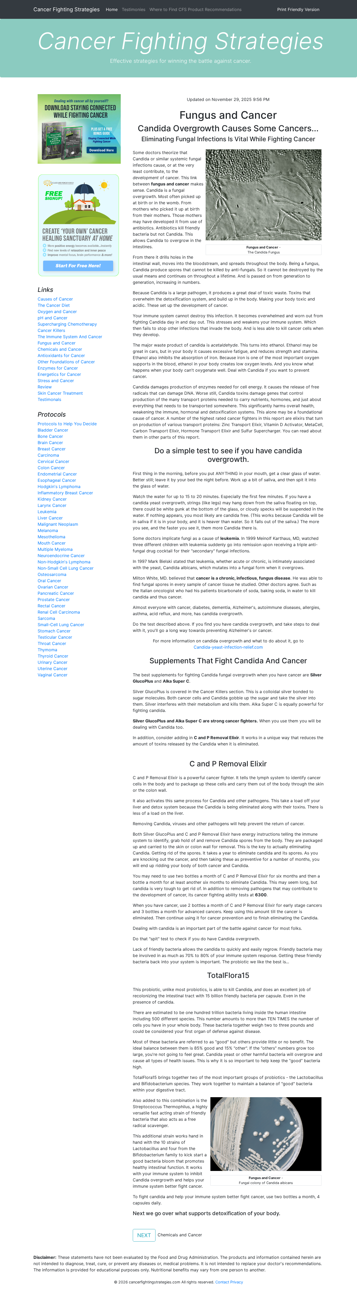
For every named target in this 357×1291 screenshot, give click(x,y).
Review (45, 386)
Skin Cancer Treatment (60, 393)
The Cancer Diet (54, 305)
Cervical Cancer (53, 461)
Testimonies (133, 9)
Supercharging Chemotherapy (67, 324)
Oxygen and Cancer (57, 311)
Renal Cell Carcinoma (59, 612)
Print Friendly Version (298, 9)
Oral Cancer (49, 580)
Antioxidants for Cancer (61, 355)
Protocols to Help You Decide (67, 423)
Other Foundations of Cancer (66, 361)
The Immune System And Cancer (70, 336)
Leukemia (47, 511)
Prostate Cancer (54, 599)
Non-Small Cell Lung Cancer (66, 568)
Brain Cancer (50, 442)
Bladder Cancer (53, 430)
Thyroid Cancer (53, 656)
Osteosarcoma (52, 574)
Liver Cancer (50, 517)
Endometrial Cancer (57, 474)
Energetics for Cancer (59, 374)
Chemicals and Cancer (60, 349)
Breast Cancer (52, 448)
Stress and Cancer (56, 380)
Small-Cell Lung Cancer (61, 624)
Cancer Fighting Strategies (66, 9)
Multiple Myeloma (55, 549)
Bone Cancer (50, 436)
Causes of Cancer (55, 299)
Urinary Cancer (52, 662)
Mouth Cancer (52, 543)
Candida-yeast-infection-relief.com (228, 647)
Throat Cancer (52, 643)
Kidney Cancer (52, 499)
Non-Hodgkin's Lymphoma (64, 561)
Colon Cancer (51, 467)
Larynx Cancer (52, 505)
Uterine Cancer (52, 668)
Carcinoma (48, 455)
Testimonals (49, 399)
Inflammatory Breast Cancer (65, 492)
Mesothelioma (51, 536)
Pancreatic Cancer (56, 593)
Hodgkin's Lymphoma (59, 486)
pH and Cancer (52, 317)
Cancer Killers (51, 330)
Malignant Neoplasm (58, 524)
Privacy (236, 1282)
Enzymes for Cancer (58, 368)
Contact (221, 1282)
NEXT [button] (144, 1235)
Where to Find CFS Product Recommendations (195, 9)
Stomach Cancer (54, 630)
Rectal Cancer (51, 605)
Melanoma (48, 530)
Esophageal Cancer (57, 480)
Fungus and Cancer (57, 343)
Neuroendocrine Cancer (61, 555)
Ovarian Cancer (53, 587)
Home (113, 9)
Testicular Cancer (55, 637)
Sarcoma (46, 618)
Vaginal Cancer (52, 674)
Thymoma (47, 649)
